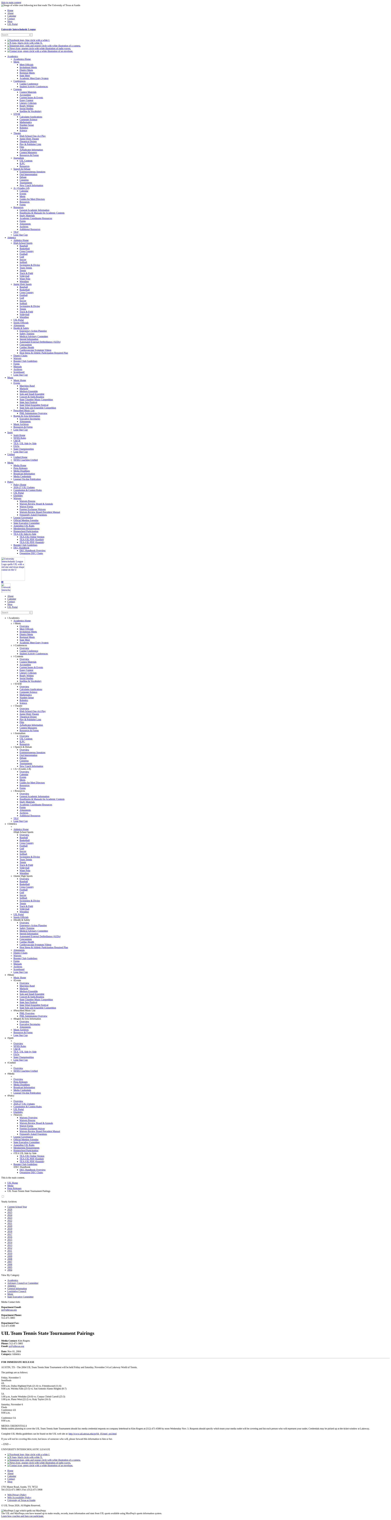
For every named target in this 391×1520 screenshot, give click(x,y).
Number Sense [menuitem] (27, 125)
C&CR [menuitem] (16, 440)
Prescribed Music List (24, 1010)
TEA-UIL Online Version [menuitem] (32, 536)
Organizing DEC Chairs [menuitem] (31, 553)
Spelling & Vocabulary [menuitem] (31, 111)
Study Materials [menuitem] (27, 215)
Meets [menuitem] (16, 62)
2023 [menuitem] (9, 1217)
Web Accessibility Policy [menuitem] (19, 1497)
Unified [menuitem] (11, 454)
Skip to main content (11, 2)
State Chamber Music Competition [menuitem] (36, 399)
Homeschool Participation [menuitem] (25, 531)
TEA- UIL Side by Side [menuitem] (25, 443)
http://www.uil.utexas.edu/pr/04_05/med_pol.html (93, 1433)
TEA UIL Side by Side (25, 1153)
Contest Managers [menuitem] (28, 152)
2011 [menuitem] (9, 1250)
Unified (12, 1062)
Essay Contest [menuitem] (26, 100)
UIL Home (12, 1183)
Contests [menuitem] (17, 89)
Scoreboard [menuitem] (18, 372)
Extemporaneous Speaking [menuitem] (32, 171)
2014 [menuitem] (9, 1242)
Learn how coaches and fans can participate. (22, 1516)
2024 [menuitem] (9, 1215)
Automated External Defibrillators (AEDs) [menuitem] (40, 342)
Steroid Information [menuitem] (29, 339)
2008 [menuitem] (9, 1259)
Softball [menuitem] (23, 262)
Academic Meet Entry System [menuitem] (34, 78)
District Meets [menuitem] (26, 70)
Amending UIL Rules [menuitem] (23, 526)
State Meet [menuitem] (25, 75)
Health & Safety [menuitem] (21, 328)
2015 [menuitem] (9, 1239)
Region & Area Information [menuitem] (26, 416)
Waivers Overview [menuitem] (29, 1117)
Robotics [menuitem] (24, 127)
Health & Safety (22, 920)
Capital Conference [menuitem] (29, 84)
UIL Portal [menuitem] (12, 24)
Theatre (18, 705)
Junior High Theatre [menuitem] (29, 138)
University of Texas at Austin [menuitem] (21, 1500)
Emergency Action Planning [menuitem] (33, 331)
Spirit (10, 1038)
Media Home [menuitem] (19, 465)
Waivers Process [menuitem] (27, 501)
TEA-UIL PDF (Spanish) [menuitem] (32, 542)
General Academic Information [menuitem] (34, 210)
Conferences (20, 645)
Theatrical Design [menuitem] (28, 141)
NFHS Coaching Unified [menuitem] (25, 460)
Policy (11, 1095)
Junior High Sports (23, 876)
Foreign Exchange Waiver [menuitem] (32, 1128)
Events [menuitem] (23, 193)
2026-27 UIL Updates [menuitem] (24, 487)
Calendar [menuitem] (11, 16)
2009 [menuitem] (9, 1256)
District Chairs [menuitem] (20, 355)
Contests (18, 656)
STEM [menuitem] (16, 114)
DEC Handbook (22, 1167)
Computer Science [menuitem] (28, 119)
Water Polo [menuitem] (25, 278)
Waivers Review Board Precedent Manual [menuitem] (40, 512)
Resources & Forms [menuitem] (29, 155)
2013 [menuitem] (9, 1245)
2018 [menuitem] (9, 1231)
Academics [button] (13, 618)
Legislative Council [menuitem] (16, 1291)
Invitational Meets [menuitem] (28, 67)
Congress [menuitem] (24, 180)
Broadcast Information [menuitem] (24, 473)
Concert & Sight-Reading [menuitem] (32, 396)
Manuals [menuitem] (17, 366)
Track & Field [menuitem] (26, 273)
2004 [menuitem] (9, 1270)
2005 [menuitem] (9, 1267)
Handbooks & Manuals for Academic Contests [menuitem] (42, 213)
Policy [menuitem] (10, 482)
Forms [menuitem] (23, 204)
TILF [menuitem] (16, 232)
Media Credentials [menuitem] (22, 476)
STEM (18, 684)
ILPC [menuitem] (22, 163)
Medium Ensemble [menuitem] (29, 391)
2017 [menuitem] (9, 1234)
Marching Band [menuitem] (27, 385)
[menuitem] (28, 40)
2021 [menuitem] (9, 1223)
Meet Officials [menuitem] (26, 64)
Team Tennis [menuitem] (26, 267)
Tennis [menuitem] (23, 270)
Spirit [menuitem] (10, 432)
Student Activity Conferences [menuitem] (34, 86)
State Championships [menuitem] (23, 449)
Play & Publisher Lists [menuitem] (30, 144)
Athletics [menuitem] (11, 237)
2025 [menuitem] (9, 1212)
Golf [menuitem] (22, 256)
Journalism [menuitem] (18, 158)
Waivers (18, 1115)
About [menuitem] (10, 13)
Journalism (19, 733)
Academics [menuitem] (12, 56)
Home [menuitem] (10, 10)
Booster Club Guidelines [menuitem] (25, 361)
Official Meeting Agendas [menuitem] (25, 520)
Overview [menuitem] (24, 626)
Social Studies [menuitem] (26, 108)
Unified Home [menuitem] (20, 457)
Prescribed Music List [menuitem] (23, 410)
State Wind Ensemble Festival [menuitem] (34, 405)
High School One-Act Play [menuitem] (33, 136)
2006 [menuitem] (9, 1264)
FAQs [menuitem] (16, 446)
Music (11, 975)
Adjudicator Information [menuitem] (31, 149)
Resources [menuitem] (24, 166)
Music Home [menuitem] (19, 380)
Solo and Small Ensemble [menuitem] (32, 394)
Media (11, 1073)
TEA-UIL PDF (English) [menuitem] (32, 539)
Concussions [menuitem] (26, 344)
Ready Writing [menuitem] (27, 105)
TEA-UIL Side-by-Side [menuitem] (24, 534)
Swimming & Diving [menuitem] (30, 265)
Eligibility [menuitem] (18, 495)
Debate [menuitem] (23, 177)
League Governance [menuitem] (23, 517)
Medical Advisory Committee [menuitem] (34, 336)
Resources (19, 791)
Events (17, 980)
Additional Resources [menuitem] (30, 229)
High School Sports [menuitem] (22, 243)
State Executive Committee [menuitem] (26, 523)
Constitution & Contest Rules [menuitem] (27, 490)
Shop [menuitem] (9, 21)
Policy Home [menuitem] (19, 484)
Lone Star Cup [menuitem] (20, 235)
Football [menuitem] (23, 254)
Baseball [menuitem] (24, 245)
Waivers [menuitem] (17, 358)
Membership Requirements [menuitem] (26, 528)
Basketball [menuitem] (25, 248)
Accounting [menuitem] (25, 94)
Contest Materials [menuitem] (28, 92)
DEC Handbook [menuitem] (21, 547)
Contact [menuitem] (11, 18)
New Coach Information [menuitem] (31, 185)
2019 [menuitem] (9, 1228)
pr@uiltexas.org (9, 1310)
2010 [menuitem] (9, 1253)
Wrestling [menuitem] (24, 281)
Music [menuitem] (10, 377)
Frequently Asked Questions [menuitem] (33, 515)
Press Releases (14, 1188)
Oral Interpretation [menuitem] (28, 174)
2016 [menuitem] (9, 1237)
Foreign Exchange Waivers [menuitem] (33, 509)
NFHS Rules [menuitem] (19, 438)
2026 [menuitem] (9, 1209)
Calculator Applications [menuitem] (31, 116)
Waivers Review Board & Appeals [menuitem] (36, 504)
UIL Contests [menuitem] (26, 160)
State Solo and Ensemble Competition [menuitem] (38, 407)
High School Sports (23, 832)
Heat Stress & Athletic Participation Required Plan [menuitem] (44, 353)
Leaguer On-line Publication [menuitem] (27, 479)
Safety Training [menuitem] (27, 333)
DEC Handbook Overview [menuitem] (33, 550)
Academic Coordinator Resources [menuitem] (36, 218)
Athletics (12, 824)
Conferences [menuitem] (19, 81)
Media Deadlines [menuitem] (21, 471)
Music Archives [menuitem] (21, 424)
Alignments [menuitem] (25, 224)
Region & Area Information (27, 1018)
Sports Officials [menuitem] (20, 322)
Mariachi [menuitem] (24, 388)
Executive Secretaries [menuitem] (30, 418)
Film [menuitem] (22, 147)
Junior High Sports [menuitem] (22, 284)
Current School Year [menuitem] (17, 1207)
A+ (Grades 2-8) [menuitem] (21, 188)
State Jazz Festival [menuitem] (28, 402)
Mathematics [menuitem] (26, 122)
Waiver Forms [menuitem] (26, 506)
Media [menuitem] (10, 462)
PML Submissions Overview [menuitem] (33, 413)
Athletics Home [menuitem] (21, 240)
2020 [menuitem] (9, 1226)
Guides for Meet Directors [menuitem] (32, 199)
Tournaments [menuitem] (26, 182)
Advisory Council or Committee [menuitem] (22, 1283)
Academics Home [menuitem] (22, 59)
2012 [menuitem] (9, 1248)
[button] (2, 582)
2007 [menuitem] (9, 1261)
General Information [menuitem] (17, 1288)
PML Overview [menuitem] (27, 1013)
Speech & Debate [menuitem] (21, 169)
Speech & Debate (23, 747)
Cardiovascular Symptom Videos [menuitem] (35, 350)
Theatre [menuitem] (17, 133)
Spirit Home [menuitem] (19, 435)
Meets (17, 623)
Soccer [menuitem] (23, 259)
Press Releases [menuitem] (20, 468)
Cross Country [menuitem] (27, 251)
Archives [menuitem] (24, 226)
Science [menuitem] (23, 130)
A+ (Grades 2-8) (22, 769)
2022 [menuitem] (9, 1220)
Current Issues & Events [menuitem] (31, 97)
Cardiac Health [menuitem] (27, 347)
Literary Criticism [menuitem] (28, 103)
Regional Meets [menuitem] (27, 73)
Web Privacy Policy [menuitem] (16, 1494)
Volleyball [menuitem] (24, 276)
